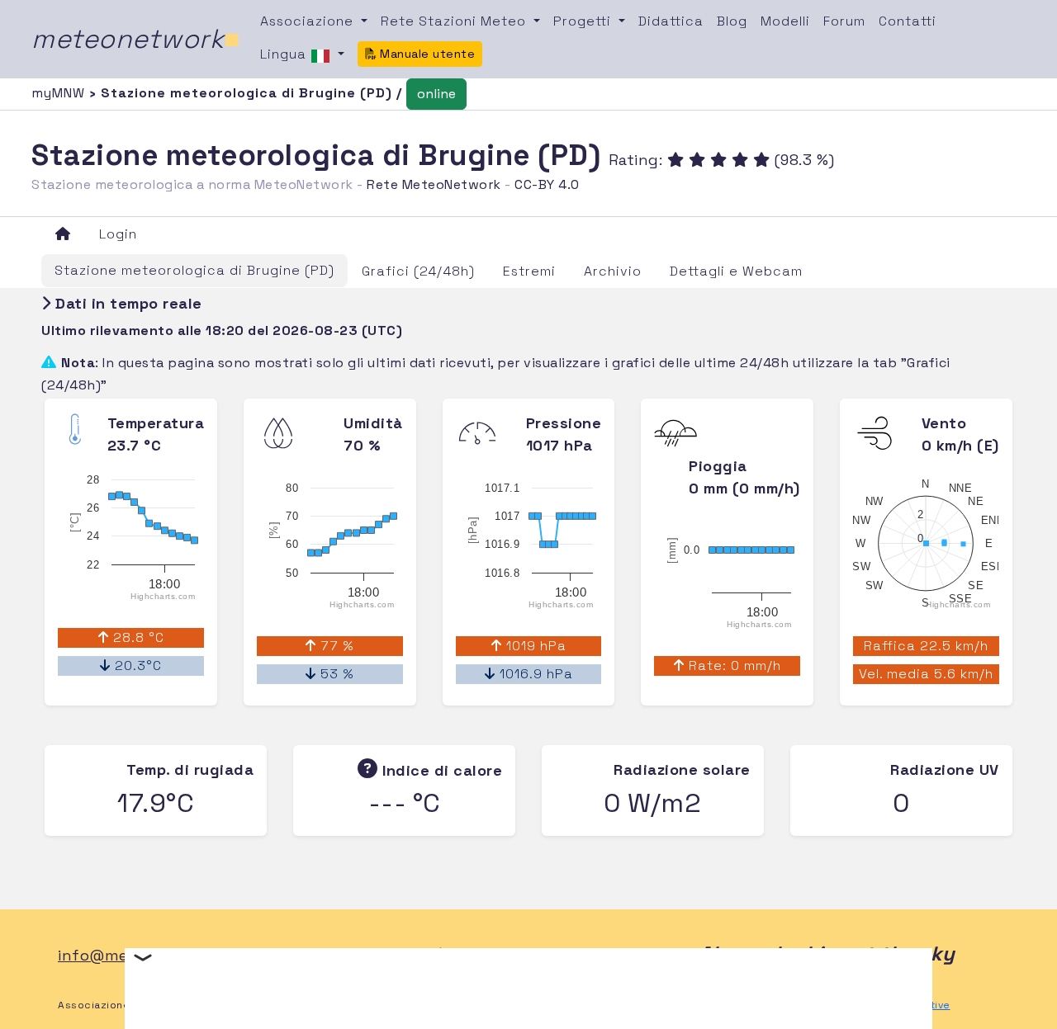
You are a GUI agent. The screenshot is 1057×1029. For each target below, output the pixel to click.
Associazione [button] (309, 21)
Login (118, 234)
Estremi (529, 271)
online (436, 93)
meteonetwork (135, 38)
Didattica (671, 21)
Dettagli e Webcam (736, 271)
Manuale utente (426, 53)
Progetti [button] (584, 21)
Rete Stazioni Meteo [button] (455, 21)
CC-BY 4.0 (547, 184)
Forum (844, 21)
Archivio (613, 271)
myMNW (60, 92)
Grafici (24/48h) (418, 271)
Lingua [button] (285, 54)
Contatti (907, 21)
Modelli (785, 21)
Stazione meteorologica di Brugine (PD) (194, 270)
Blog (732, 21)
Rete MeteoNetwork (434, 184)
